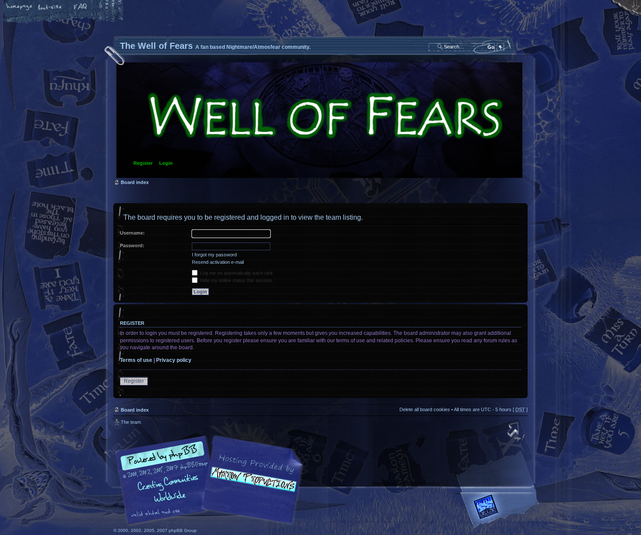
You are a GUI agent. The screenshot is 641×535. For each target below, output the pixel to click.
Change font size (50, 7)
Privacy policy (173, 360)
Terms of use (136, 360)
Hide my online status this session (235, 280)
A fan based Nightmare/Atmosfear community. (250, 486)
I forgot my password (214, 254)
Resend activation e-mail (218, 262)
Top (517, 432)
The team (131, 422)
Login (166, 163)
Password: (132, 245)
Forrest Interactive (501, 510)
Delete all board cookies (424, 409)
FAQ (80, 7)
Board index (319, 120)
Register (143, 163)
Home (19, 7)
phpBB (211, 480)
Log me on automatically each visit (236, 273)
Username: (132, 232)
